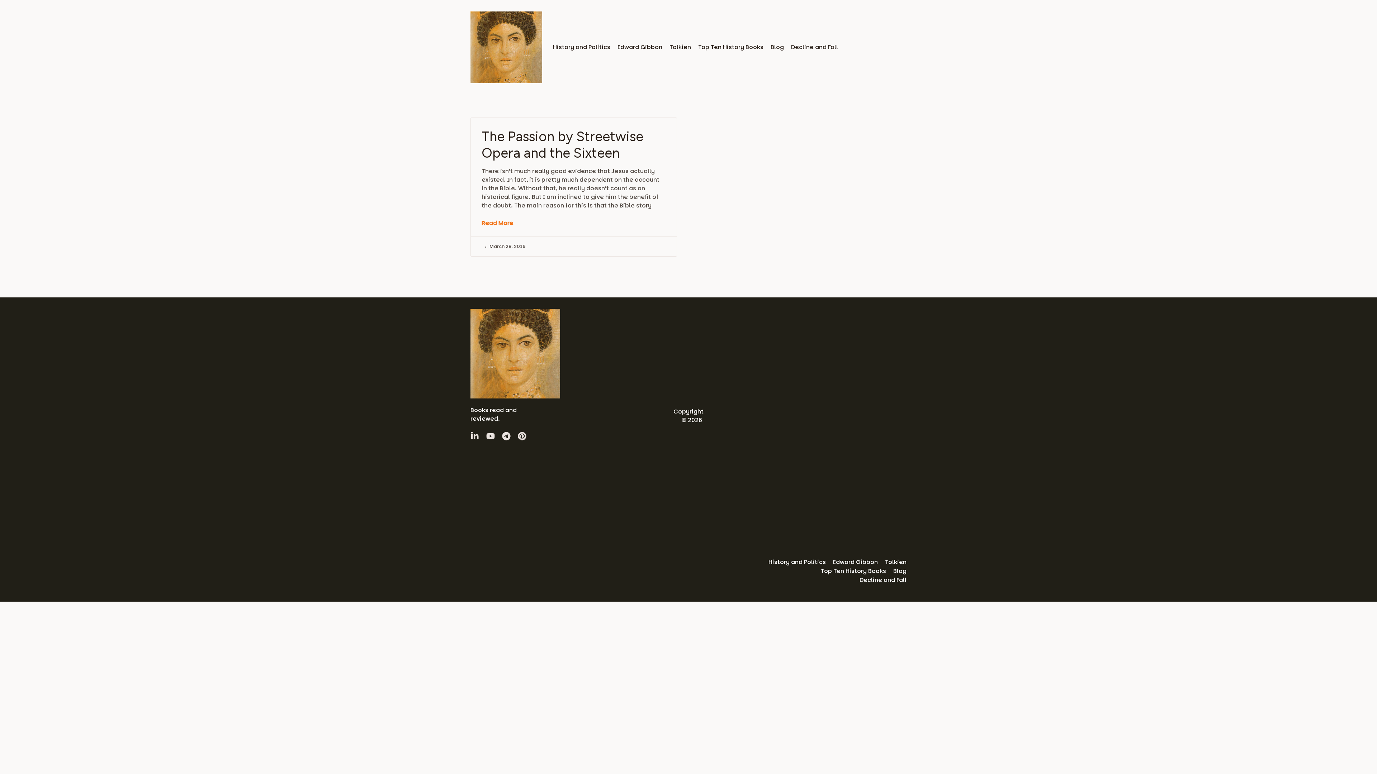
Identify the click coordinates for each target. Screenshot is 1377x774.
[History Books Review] (506, 47)
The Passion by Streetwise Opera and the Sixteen (562, 144)
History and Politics (581, 47)
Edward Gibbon (639, 47)
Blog (777, 47)
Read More (498, 223)
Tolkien (680, 47)
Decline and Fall (814, 47)
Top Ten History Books (730, 47)
